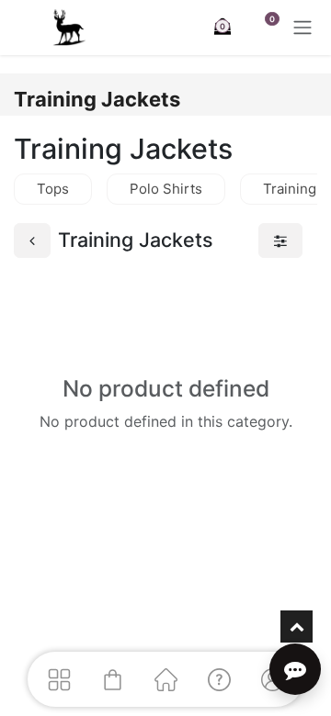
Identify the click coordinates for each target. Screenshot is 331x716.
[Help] (219, 679)
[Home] (165, 679)
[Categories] (59, 679)
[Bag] (112, 679)
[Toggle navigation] (302, 27)
